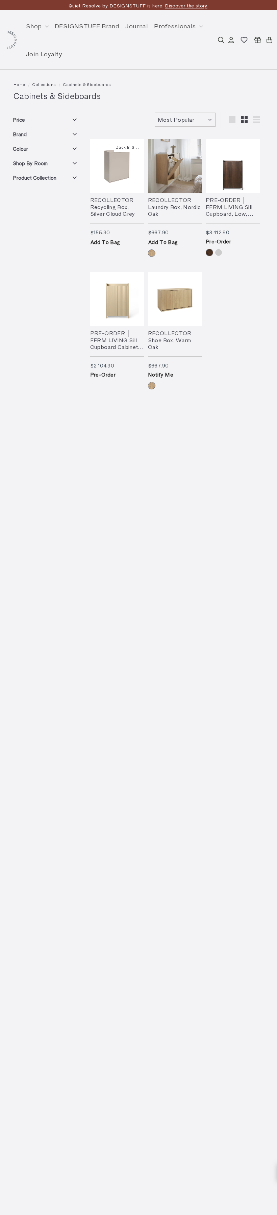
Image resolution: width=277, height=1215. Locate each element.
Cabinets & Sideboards (87, 84)
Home (19, 84)
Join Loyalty (44, 53)
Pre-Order (218, 241)
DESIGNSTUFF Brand (87, 25)
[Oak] (151, 253)
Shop (35, 25)
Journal (136, 25)
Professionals (176, 25)
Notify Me (160, 375)
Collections (44, 84)
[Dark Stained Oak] (209, 252)
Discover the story (186, 5)
